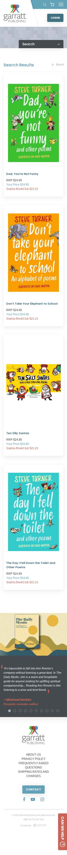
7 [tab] (41, 711)
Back (59, 64)
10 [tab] (57, 711)
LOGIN (55, 18)
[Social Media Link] (24, 799)
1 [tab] (9, 711)
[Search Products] (44, 4)
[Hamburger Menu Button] (61, 4)
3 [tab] (20, 711)
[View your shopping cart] (52, 4)
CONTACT (33, 789)
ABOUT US (33, 754)
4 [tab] (25, 711)
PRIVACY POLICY (34, 758)
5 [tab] (31, 711)
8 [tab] (47, 711)
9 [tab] (52, 711)
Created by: (26, 825)
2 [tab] (15, 711)
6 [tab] (36, 711)
